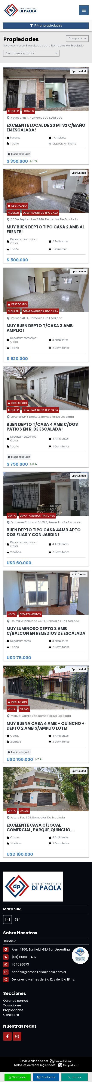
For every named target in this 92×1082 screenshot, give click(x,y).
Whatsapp (19, 1077)
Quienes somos (15, 1000)
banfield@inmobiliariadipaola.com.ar (39, 972)
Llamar (76, 1077)
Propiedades (13, 1010)
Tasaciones (12, 1005)
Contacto (11, 1014)
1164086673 (20, 964)
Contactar (48, 1077)
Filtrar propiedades (48, 26)
